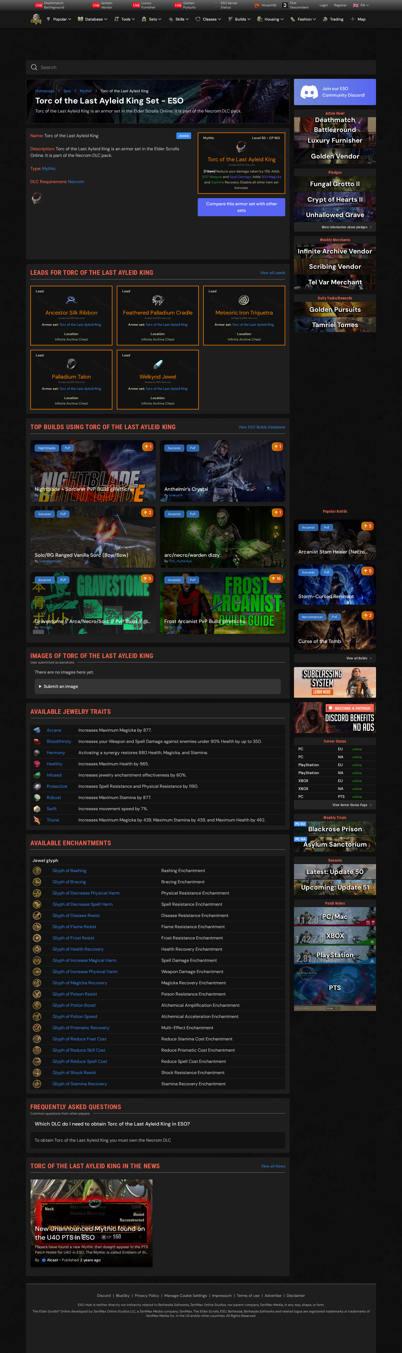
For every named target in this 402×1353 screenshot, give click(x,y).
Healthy (54, 764)
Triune (53, 820)
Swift (52, 809)
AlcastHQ (269, 5)
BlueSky (123, 1295)
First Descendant (299, 5)
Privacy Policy (147, 1295)
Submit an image (61, 686)
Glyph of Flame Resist (74, 927)
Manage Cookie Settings (185, 1295)
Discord (104, 1295)
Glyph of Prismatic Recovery (81, 1028)
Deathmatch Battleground (50, 5)
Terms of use (248, 1295)
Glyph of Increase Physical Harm (85, 971)
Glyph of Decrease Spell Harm (83, 904)
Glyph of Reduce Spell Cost (80, 1061)
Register (340, 5)
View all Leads (272, 272)
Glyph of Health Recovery (78, 949)
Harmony (56, 752)
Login (324, 5)
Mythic (86, 90)
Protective (57, 786)
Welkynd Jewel (157, 376)
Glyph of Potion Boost (74, 1005)
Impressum (222, 1295)
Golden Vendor (102, 5)
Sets (67, 90)
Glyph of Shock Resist (74, 1072)
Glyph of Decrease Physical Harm (86, 893)
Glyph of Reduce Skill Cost (79, 1050)
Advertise (273, 1295)
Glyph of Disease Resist (76, 915)
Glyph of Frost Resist (73, 938)
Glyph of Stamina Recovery (80, 1084)
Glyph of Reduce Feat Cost (79, 1039)
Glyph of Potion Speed (75, 1016)
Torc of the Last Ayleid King (242, 159)
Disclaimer (296, 1295)
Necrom (76, 181)
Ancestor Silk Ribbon (71, 312)
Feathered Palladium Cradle (158, 312)
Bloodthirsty (59, 741)
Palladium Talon (71, 376)
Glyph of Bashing (69, 870)
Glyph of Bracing (69, 882)
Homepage (45, 90)
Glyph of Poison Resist (75, 994)
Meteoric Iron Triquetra (244, 312)
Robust (54, 797)
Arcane (54, 730)
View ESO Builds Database (261, 427)
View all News (273, 1166)
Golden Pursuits (185, 5)
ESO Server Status (229, 5)
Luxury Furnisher (144, 5)
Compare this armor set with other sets (241, 207)
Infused (54, 775)
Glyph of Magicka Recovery (80, 983)
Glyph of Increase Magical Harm (84, 960)
